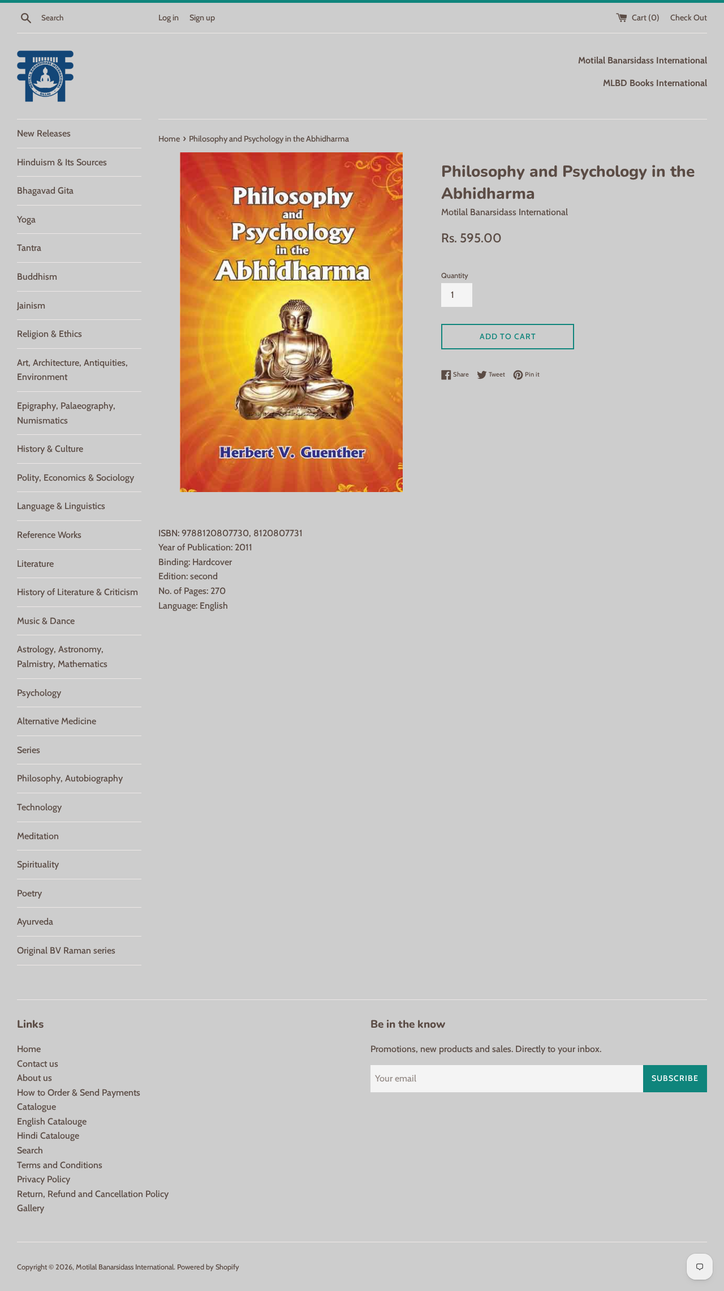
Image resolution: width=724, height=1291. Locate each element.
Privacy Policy (43, 1179)
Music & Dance (46, 620)
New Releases (44, 133)
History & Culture (50, 448)
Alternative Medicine (56, 721)
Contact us (37, 1063)
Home (29, 1049)
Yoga (26, 219)
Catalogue (36, 1106)
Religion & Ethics (49, 333)
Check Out (688, 17)
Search (30, 1150)
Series (28, 750)
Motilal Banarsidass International (125, 1267)
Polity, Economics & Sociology (75, 477)
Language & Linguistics (61, 506)
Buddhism (37, 276)
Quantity (454, 275)
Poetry (29, 893)
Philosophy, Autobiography (70, 778)
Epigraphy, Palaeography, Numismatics (66, 413)
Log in (168, 17)
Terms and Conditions (59, 1165)
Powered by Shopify (208, 1267)
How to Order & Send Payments (78, 1092)
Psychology (39, 692)
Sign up (202, 17)
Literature (35, 563)
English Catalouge (52, 1121)
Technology (39, 807)
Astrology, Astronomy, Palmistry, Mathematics (62, 656)
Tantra (29, 247)
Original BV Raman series (66, 950)
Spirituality (38, 864)
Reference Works (49, 534)
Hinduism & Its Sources (62, 162)
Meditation (38, 836)
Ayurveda (35, 921)
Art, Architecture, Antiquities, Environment (72, 370)
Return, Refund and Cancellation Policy (93, 1194)
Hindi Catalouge (48, 1135)
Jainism (31, 305)
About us (34, 1077)
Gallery (30, 1208)
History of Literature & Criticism (77, 592)
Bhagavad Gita (45, 190)
